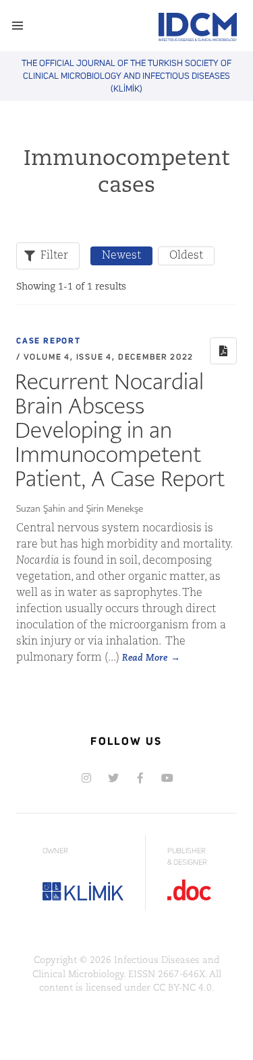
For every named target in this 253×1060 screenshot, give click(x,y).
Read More (144, 658)
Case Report (48, 341)
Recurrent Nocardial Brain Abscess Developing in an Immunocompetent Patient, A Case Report (120, 430)
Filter (54, 256)
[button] (17, 25)
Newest (121, 256)
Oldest (186, 256)
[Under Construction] (167, 777)
